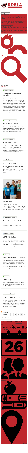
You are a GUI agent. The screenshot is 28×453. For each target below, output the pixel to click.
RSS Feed (5, 312)
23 (15, 314)
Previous (5, 314)
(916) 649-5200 (18, 323)
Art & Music (3, 22)
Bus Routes (3, 30)
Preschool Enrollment (5, 27)
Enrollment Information (6, 26)
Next (9, 317)
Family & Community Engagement (18, 21)
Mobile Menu (4, 13)
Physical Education (11, 22)
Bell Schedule (9, 30)
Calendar (15, 30)
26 (24, 314)
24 (18, 314)
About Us (3, 16)
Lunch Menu (20, 30)
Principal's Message (14, 16)
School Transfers (9, 29)
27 (2, 317)
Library (17, 22)
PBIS (7, 23)
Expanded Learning (5, 21)
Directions (7, 16)
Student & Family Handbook (16, 17)
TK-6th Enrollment (15, 27)
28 (5, 317)
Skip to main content (5, 12)
